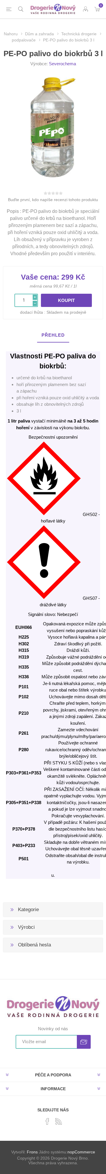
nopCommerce (81, 1152)
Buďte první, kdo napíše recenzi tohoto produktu (53, 199)
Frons (32, 1152)
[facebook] (47, 1121)
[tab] (53, 335)
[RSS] (58, 1121)
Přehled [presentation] (53, 335)
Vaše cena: (40, 277)
